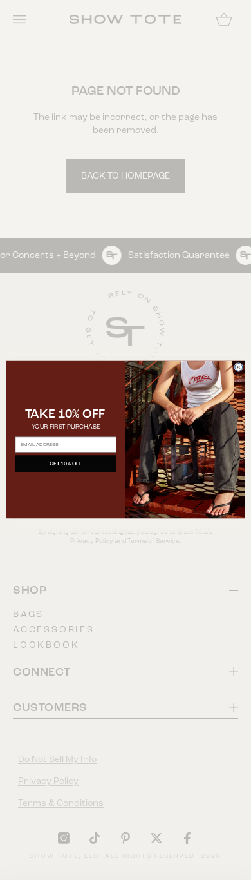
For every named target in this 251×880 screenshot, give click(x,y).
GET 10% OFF (66, 463)
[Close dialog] (239, 367)
